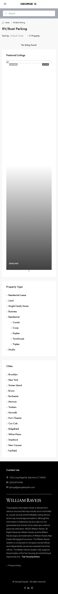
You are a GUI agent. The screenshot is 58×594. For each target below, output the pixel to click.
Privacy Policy (14, 565)
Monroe (12, 401)
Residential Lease (17, 295)
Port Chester (15, 418)
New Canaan (15, 445)
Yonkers (12, 407)
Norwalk (12, 412)
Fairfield (12, 450)
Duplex (16, 333)
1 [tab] (30, 272)
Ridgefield (13, 429)
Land (11, 300)
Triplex (16, 344)
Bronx (11, 390)
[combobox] (19, 36)
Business (12, 311)
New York (13, 380)
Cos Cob (12, 423)
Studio (11, 349)
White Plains (14, 434)
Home (7, 22)
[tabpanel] (29, 165)
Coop (15, 327)
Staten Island (15, 385)
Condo (16, 322)
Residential (14, 317)
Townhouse (18, 338)
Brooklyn (13, 374)
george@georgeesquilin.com (22, 487)
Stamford (13, 439)
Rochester (13, 396)
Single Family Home (18, 306)
